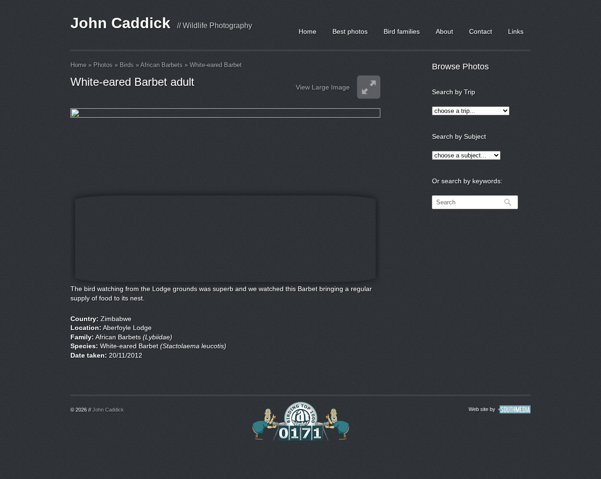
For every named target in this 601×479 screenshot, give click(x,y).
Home (307, 31)
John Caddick (120, 23)
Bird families (402, 31)
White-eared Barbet (216, 64)
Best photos (350, 31)
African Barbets (161, 64)
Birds (127, 64)
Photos (103, 64)
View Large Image (323, 87)
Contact (480, 31)
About (444, 31)
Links (516, 31)
